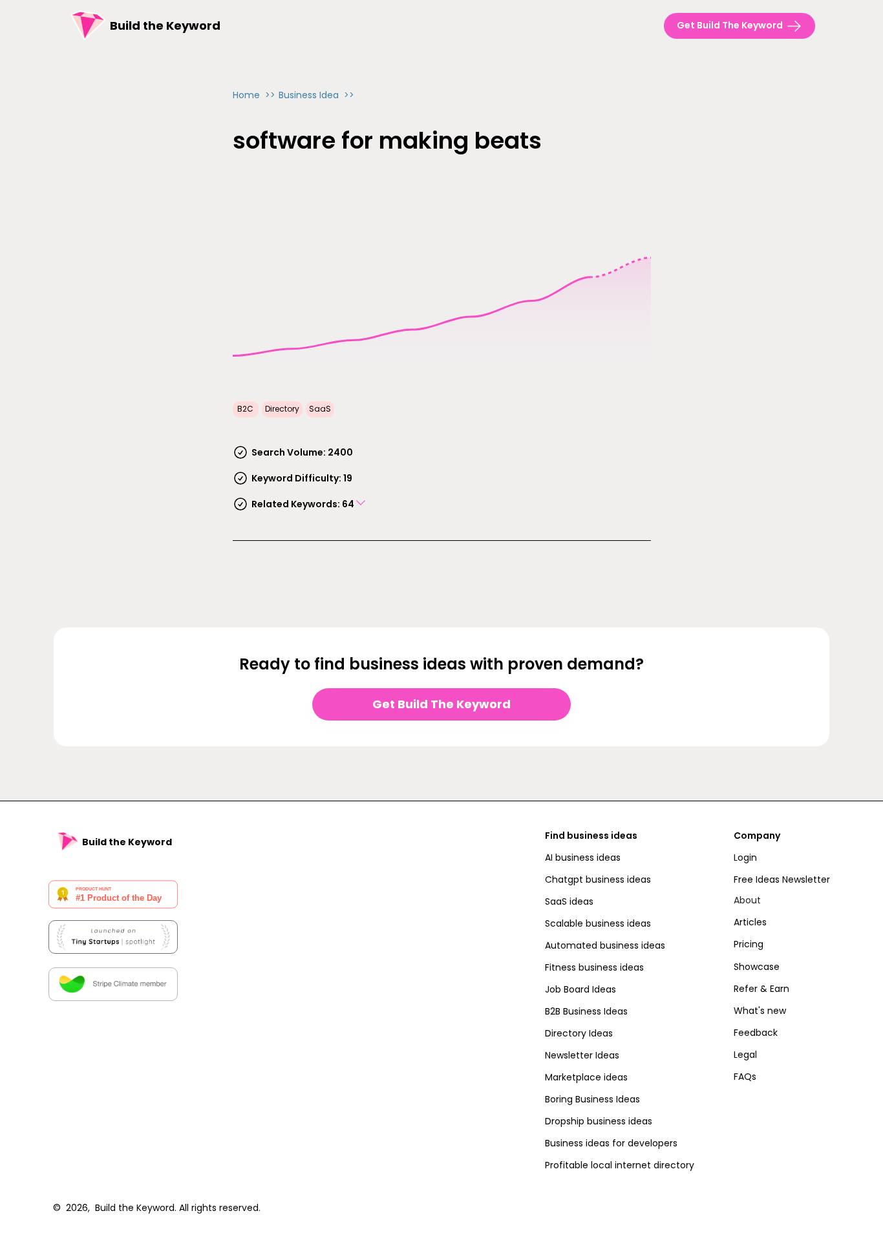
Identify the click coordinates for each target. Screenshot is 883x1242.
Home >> (254, 95)
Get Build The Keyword (441, 704)
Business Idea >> (316, 95)
